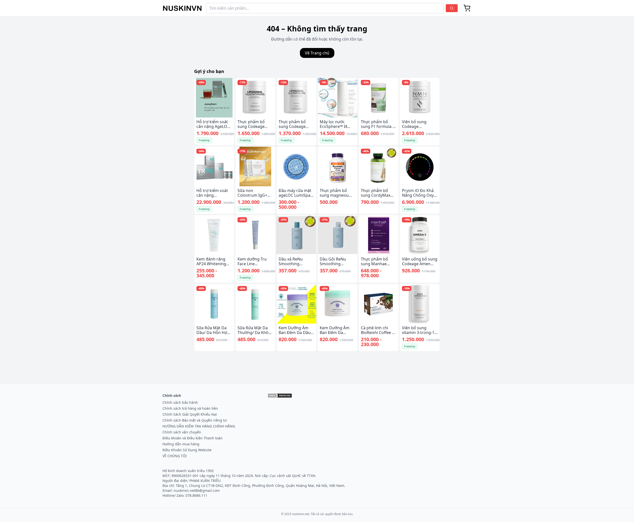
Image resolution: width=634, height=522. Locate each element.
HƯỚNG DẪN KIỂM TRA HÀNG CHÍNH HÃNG (198, 426)
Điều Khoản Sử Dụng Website (186, 450)
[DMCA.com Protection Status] (279, 395)
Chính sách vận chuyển (181, 432)
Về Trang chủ (317, 53)
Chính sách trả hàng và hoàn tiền (190, 408)
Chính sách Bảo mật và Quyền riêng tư (194, 420)
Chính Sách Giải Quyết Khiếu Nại (189, 414)
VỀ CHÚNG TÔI (174, 455)
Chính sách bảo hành (180, 402)
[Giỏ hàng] (467, 8)
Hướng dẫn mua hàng (180, 444)
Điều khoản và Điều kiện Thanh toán (192, 438)
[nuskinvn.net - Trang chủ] (182, 8)
